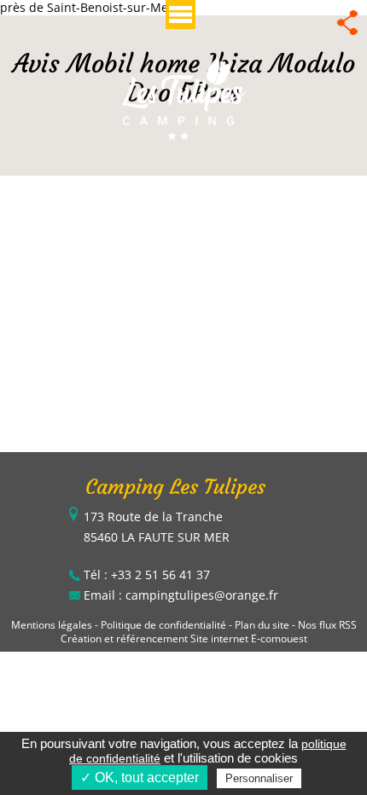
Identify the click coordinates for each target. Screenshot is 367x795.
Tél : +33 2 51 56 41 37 (147, 574)
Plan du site (262, 625)
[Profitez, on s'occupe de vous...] (184, 98)
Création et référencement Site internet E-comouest (184, 638)
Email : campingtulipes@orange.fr (181, 595)
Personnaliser (259, 778)
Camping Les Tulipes (175, 487)
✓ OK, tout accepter (139, 777)
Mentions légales (51, 625)
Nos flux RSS (327, 625)
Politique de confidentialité (163, 625)
